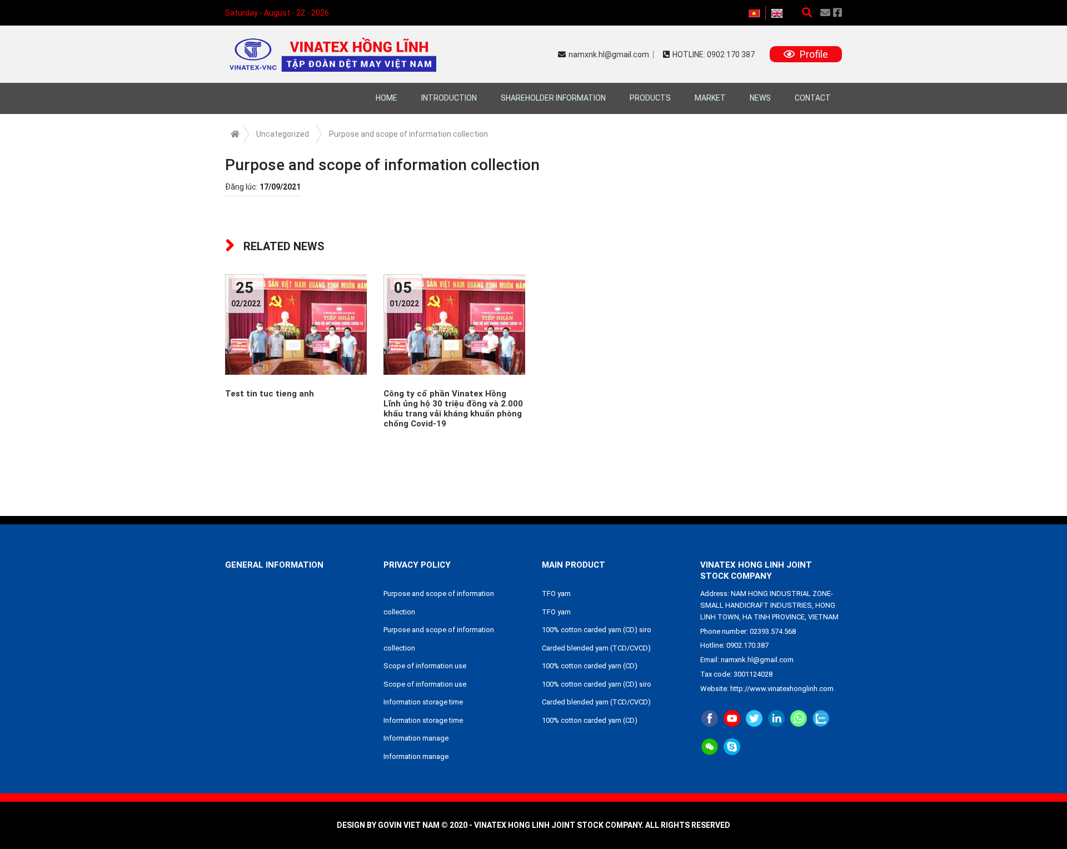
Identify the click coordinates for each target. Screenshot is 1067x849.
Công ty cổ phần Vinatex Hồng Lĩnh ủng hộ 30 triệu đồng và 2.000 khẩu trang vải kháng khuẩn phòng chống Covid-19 (453, 409)
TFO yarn (556, 593)
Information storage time (423, 702)
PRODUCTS (650, 97)
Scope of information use (424, 666)
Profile (812, 54)
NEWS (760, 97)
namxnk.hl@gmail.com (609, 54)
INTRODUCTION (449, 97)
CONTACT (813, 97)
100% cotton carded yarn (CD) (589, 666)
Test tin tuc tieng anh (269, 394)
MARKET (710, 97)
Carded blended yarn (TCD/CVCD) (596, 648)
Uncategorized (282, 134)
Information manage (415, 738)
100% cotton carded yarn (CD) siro (596, 629)
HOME (386, 97)
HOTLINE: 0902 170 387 (713, 54)
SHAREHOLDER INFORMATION (553, 97)
